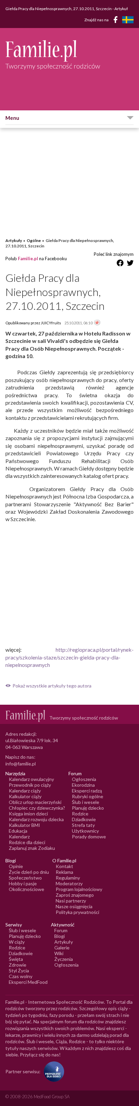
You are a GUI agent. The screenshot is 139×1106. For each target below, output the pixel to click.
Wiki (58, 953)
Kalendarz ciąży (25, 790)
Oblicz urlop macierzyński (35, 802)
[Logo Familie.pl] (69, 51)
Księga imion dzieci (28, 813)
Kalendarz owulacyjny (31, 779)
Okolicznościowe (26, 889)
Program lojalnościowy (79, 889)
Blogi (59, 936)
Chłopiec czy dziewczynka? (37, 808)
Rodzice (80, 813)
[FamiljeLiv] (128, 19)
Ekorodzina (83, 785)
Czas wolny (20, 976)
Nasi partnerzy (71, 900)
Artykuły (13, 240)
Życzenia (63, 959)
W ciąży (17, 942)
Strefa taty (83, 825)
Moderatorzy (69, 883)
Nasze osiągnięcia (74, 906)
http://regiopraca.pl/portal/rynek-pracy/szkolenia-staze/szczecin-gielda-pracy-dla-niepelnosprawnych (69, 657)
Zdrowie (17, 965)
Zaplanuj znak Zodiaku (32, 848)
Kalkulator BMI (24, 825)
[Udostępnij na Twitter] (130, 264)
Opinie (16, 866)
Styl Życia (19, 970)
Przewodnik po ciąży (30, 785)
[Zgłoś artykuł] (97, 323)
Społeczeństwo (25, 878)
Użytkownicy (85, 831)
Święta (16, 959)
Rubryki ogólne (87, 796)
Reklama (64, 872)
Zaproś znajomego (75, 895)
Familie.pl (28, 258)
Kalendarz (19, 836)
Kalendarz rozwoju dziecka (36, 819)
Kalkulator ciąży (25, 796)
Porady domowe (89, 836)
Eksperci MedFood (28, 982)
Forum (60, 930)
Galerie (62, 947)
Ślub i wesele (85, 802)
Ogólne (34, 240)
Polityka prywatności (77, 912)
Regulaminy (68, 878)
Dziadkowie (84, 819)
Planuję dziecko (88, 808)
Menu (12, 118)
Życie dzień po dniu (29, 872)
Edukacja (18, 831)
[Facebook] (116, 21)
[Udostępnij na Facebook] (120, 264)
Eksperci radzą (87, 790)
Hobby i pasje (23, 883)
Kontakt (64, 866)
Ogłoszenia (84, 779)
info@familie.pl (20, 763)
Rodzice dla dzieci (27, 842)
